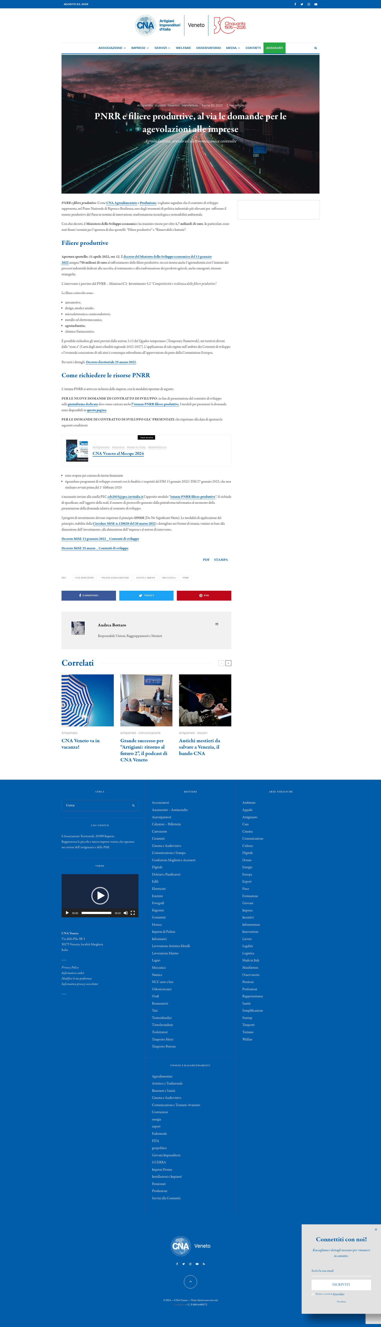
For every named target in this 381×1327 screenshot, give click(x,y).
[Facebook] (295, 4)
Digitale (157, 867)
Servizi (161, 48)
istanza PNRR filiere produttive (192, 496)
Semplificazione (252, 1010)
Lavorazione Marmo (165, 953)
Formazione (250, 896)
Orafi (155, 996)
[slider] (96, 913)
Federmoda (159, 1133)
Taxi (155, 1010)
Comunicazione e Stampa (168, 853)
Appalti (247, 810)
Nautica (157, 975)
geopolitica (159, 1148)
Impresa (118, 447)
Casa (245, 824)
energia (156, 1119)
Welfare (183, 48)
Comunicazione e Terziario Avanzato (176, 1105)
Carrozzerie (159, 831)
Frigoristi (158, 910)
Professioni (249, 989)
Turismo (248, 1032)
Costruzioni (160, 1112)
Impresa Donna (162, 1169)
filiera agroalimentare (115, 578)
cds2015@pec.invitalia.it (125, 496)
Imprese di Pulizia (163, 931)
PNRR (186, 578)
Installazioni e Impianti (167, 1176)
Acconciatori (160, 802)
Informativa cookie (73, 973)
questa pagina (96, 410)
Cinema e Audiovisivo (166, 846)
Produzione (148, 203)
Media (231, 48)
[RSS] (204, 1264)
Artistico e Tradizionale (167, 1083)
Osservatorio (208, 48)
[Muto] (125, 913)
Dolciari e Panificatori (166, 874)
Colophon (179, 1305)
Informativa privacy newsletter (80, 984)
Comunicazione (149, 733)
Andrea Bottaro (112, 625)
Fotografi (158, 903)
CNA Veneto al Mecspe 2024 (118, 453)
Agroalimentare (162, 1076)
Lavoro (247, 939)
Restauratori (160, 1003)
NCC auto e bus (162, 982)
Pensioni (248, 982)
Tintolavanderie (162, 1025)
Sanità (246, 1003)
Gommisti (159, 917)
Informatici (159, 939)
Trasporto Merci (162, 1039)
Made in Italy (136, 447)
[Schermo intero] (133, 913)
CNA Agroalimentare (121, 203)
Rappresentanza (252, 996)
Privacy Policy (70, 967)
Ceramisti (158, 838)
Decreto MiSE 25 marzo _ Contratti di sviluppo (95, 548)
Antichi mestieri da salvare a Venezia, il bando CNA (199, 747)
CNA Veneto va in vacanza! (81, 744)
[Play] (67, 913)
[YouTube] (315, 4)
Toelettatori (160, 1032)
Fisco (245, 889)
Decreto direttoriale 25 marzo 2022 (111, 362)
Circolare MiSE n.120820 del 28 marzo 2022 (124, 523)
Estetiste (157, 896)
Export (247, 881)
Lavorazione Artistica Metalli (171, 946)
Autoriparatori (161, 817)
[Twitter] (301, 4)
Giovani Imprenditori (166, 1155)
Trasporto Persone (164, 1046)
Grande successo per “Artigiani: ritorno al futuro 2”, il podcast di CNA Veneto (143, 750)
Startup (247, 1018)
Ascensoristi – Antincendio (170, 810)
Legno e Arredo (146, 578)
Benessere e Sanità (163, 1090)
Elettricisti (159, 889)
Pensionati (159, 1184)
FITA (155, 1141)
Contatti (253, 48)
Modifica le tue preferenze (77, 978)
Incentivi (173, 105)
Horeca (157, 924)
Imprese (138, 48)
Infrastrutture (251, 924)
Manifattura (190, 105)
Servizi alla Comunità (166, 1198)
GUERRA (159, 1162)
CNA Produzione (85, 578)
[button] (100, 896)
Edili (155, 881)
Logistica (248, 953)
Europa (160, 105)
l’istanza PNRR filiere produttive (155, 404)
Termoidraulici (162, 1018)
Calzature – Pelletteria (166, 824)
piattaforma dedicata (83, 404)
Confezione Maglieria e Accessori (173, 860)
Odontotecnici (162, 989)
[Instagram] (308, 4)
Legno (156, 960)
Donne (247, 860)
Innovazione (250, 931)
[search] (133, 805)
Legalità (247, 946)
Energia (247, 867)
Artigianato (145, 105)
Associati (274, 48)
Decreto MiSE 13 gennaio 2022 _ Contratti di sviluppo (100, 539)
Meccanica (169, 578)
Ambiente (249, 802)
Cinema (247, 831)
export (156, 1126)
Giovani (202, 733)
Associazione (110, 48)
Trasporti (248, 1025)
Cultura (247, 846)
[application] (100, 895)
